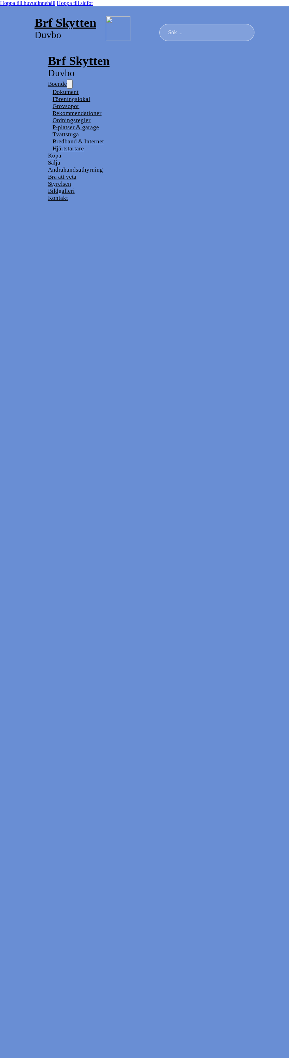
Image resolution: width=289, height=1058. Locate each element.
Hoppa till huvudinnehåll (27, 3)
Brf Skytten (65, 22)
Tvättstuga (66, 134)
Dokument (66, 92)
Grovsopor (66, 106)
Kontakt (58, 198)
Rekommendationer (77, 113)
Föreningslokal (71, 99)
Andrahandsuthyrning (75, 169)
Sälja (54, 162)
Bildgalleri (61, 191)
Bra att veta (62, 176)
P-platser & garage (76, 127)
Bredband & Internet (78, 141)
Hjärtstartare (68, 148)
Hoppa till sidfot (75, 3)
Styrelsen (59, 183)
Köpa (54, 155)
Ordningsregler (72, 120)
